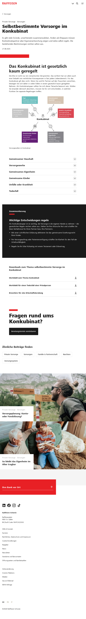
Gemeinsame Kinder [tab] (19, 178)
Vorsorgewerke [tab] (17, 165)
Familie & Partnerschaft (47, 354)
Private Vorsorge (11, 354)
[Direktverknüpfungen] (73, 3)
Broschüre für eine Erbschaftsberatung (26, 293)
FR (8, 602)
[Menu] (82, 3)
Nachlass (66, 354)
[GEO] (51, 487)
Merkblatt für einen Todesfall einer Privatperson (30, 285)
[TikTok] (19, 505)
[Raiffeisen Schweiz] (9, 3)
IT (11, 602)
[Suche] (77, 3)
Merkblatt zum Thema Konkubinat (24, 278)
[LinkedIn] (4, 505)
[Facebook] (9, 505)
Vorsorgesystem (11, 361)
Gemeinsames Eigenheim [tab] (22, 172)
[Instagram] (14, 505)
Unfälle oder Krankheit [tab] (21, 184)
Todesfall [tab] (13, 191)
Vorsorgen (28, 354)
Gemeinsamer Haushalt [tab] (21, 159)
